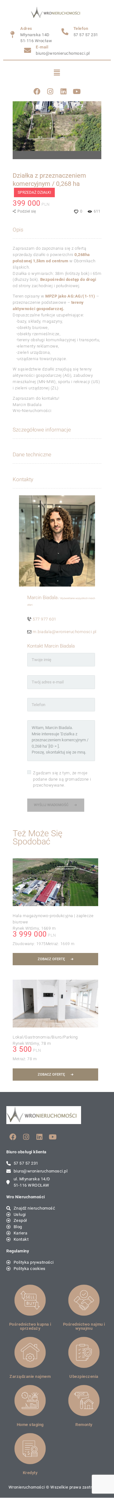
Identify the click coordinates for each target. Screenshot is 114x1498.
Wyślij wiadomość (51, 805)
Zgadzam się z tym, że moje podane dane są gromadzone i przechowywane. (62, 779)
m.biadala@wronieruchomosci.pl (65, 631)
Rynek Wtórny (26, 928)
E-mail (42, 47)
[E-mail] (27, 50)
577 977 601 (44, 619)
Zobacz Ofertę (51, 959)
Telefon (80, 28)
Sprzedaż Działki (34, 192)
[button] (57, 73)
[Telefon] (65, 31)
